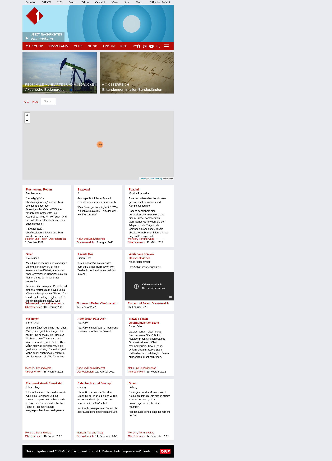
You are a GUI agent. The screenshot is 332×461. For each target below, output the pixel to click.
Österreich (100, 2)
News (138, 2)
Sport (127, 2)
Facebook (138, 46)
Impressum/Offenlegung (140, 451)
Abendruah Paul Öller (91, 318)
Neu (35, 101)
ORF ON (46, 2)
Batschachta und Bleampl (94, 383)
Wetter (115, 2)
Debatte (85, 2)
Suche (158, 46)
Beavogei (83, 189)
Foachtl (134, 189)
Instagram (144, 46)
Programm (58, 46)
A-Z (26, 101)
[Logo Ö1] (34, 16)
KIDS (60, 2)
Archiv (109, 46)
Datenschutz (111, 451)
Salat (29, 254)
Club (78, 46)
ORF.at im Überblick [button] (160, 2)
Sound (72, 2)
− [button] (27, 120)
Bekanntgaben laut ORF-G (46, 451)
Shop (92, 46)
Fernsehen (30, 2)
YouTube (151, 46)
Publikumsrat (77, 451)
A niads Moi (85, 254)
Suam (132, 383)
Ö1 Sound (34, 46)
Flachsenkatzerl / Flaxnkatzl (44, 383)
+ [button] (27, 115)
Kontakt (94, 451)
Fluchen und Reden (39, 189)
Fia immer (32, 318)
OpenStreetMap (155, 178)
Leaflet (143, 178)
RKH (123, 46)
